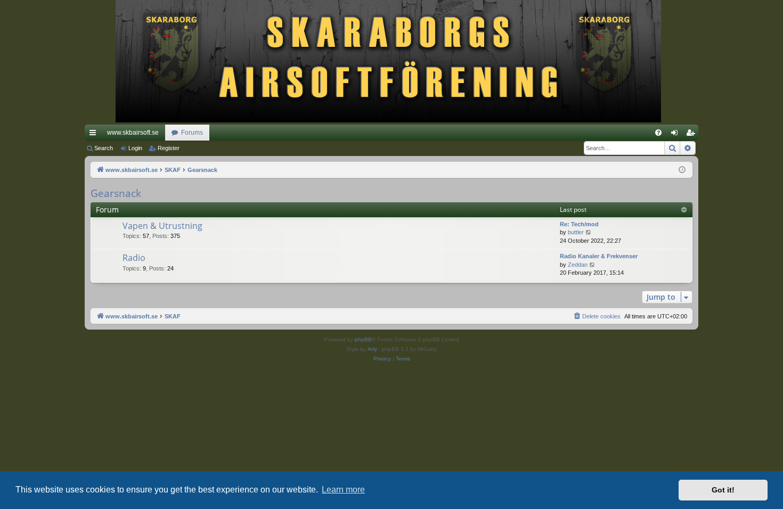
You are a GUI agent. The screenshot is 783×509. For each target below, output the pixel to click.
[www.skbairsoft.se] (392, 62)
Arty (372, 349)
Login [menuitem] (676, 135)
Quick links (95, 135)
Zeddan (578, 264)
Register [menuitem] (692, 135)
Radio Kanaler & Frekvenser (599, 256)
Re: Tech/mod (579, 224)
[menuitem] (658, 133)
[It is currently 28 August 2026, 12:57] (682, 170)
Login (135, 148)
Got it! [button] (723, 490)
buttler (576, 232)
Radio (134, 258)
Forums (192, 132)
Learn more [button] (343, 489)
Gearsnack (116, 193)
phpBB (363, 339)
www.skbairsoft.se (133, 132)
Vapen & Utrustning (162, 226)
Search (103, 148)
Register (169, 148)
